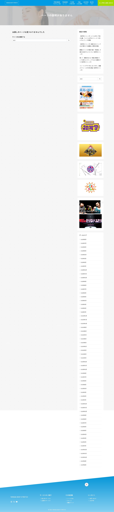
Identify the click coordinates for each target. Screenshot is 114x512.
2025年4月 (83, 300)
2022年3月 (83, 438)
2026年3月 (83, 258)
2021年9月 (83, 461)
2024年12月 (84, 316)
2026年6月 (83, 247)
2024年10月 (84, 323)
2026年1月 (83, 266)
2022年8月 (83, 419)
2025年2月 (83, 308)
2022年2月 (83, 442)
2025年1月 (83, 312)
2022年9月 (83, 415)
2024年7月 (84, 335)
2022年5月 (83, 430)
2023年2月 (83, 396)
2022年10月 (84, 411)
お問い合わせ (93, 498)
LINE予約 (92, 500)
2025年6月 (83, 293)
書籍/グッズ (70, 502)
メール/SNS (70, 498)
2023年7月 (83, 377)
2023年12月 (84, 361)
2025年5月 (83, 296)
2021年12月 (84, 449)
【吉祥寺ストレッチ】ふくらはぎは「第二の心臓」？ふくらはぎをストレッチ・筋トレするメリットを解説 (90, 38)
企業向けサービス (46, 500)
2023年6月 (83, 381)
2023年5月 (83, 384)
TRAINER (65, 2)
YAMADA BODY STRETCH (59, 509)
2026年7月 (83, 243)
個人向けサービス (46, 498)
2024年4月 (84, 346)
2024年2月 (83, 354)
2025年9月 (83, 281)
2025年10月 (84, 277)
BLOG (92, 2)
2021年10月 (84, 457)
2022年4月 (83, 434)
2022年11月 (84, 407)
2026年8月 (83, 239)
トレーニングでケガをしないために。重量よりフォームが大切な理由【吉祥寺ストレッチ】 (90, 68)
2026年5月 (83, 251)
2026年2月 (83, 262)
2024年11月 (84, 319)
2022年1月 (83, 446)
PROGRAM (57, 2)
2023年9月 (83, 373)
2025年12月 (84, 270)
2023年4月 (83, 388)
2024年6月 (83, 339)
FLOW (72, 2)
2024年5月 (83, 342)
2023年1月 (83, 400)
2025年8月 (83, 285)
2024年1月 (83, 358)
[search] (69, 40)
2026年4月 (83, 254)
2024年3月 (83, 350)
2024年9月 (84, 327)
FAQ (79, 2)
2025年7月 (83, 289)
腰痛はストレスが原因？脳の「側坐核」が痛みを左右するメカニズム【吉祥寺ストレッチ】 (90, 52)
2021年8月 (83, 465)
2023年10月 (84, 369)
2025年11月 (84, 274)
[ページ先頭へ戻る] (86, 484)
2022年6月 (83, 426)
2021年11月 (84, 453)
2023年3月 (83, 392)
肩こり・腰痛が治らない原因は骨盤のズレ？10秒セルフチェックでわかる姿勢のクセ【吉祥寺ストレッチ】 (90, 60)
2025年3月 (83, 304)
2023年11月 (84, 365)
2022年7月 (83, 423)
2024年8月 (84, 331)
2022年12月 (84, 404)
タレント (69, 500)
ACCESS (86, 2)
